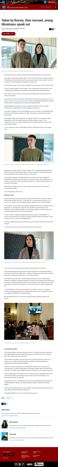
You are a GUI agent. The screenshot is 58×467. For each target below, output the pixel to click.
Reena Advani (16, 28)
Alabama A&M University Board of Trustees (25, 456)
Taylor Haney (9, 28)
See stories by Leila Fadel (16, 440)
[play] (4, 7)
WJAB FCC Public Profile (37, 452)
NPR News (8, 398)
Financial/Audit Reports (36, 456)
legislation (15, 381)
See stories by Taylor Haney (9, 415)
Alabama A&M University (24, 452)
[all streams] (56, 7)
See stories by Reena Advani (17, 428)
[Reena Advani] (4, 424)
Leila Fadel (22, 28)
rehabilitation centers (10, 122)
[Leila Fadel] (4, 436)
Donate (52, 2)
